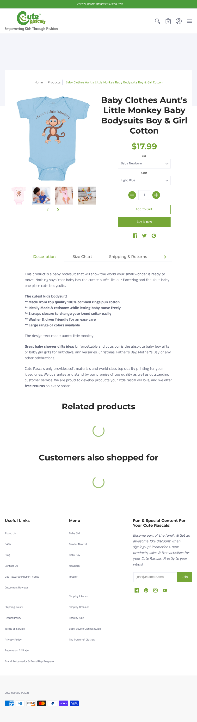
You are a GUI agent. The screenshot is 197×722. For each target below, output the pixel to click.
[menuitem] (157, 21)
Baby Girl (74, 533)
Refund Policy (13, 618)
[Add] (156, 195)
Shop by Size (76, 618)
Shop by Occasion (79, 607)
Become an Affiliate (17, 650)
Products (54, 82)
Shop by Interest (79, 596)
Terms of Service (15, 629)
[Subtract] (132, 195)
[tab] (44, 257)
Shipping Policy (14, 607)
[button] (157, 21)
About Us (10, 533)
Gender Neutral (78, 544)
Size (144, 156)
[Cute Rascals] (31, 21)
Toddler (73, 577)
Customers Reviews (16, 588)
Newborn (74, 566)
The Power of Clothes (82, 640)
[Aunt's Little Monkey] (19, 196)
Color (144, 173)
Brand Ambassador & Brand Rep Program (29, 661)
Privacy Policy (13, 640)
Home (39, 82)
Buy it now (144, 221)
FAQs (8, 544)
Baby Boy (74, 555)
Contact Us (11, 566)
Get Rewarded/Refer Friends (22, 577)
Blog (7, 555)
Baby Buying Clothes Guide (85, 629)
